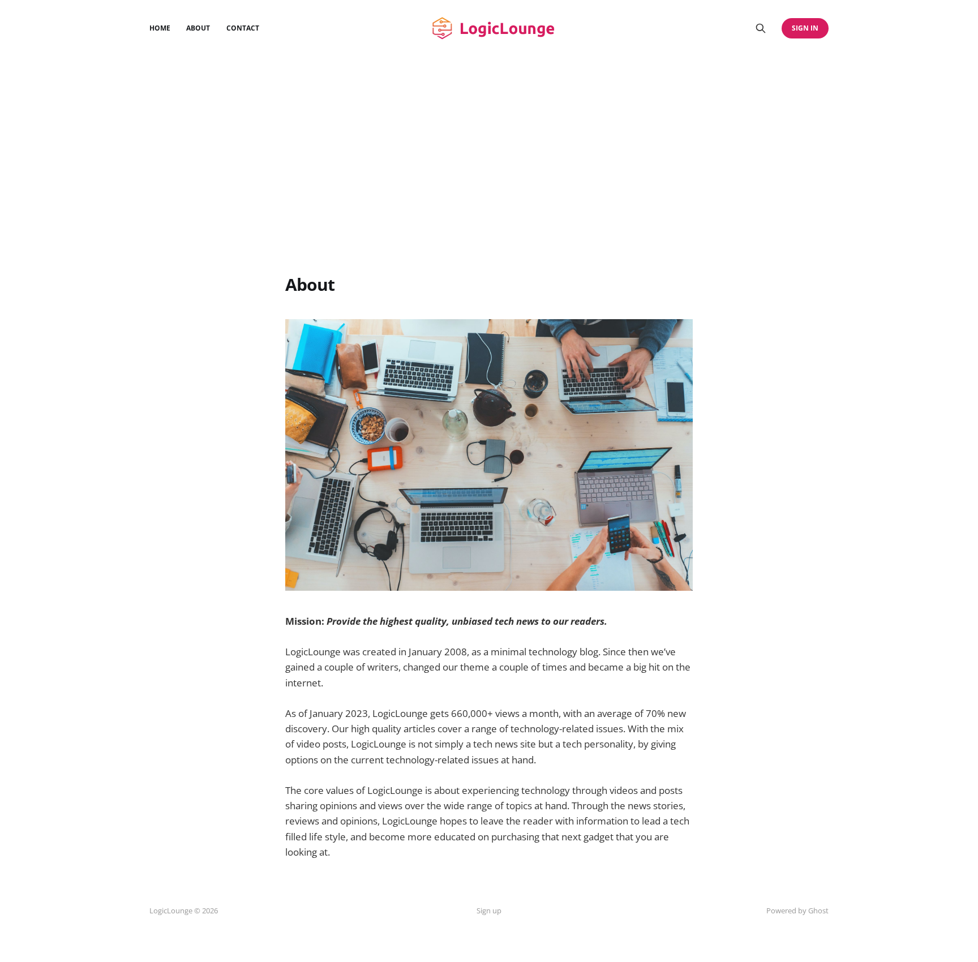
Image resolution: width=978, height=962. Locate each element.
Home (159, 28)
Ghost (818, 910)
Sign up (489, 910)
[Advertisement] (489, 187)
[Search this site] (760, 28)
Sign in (805, 28)
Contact (242, 28)
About (198, 28)
